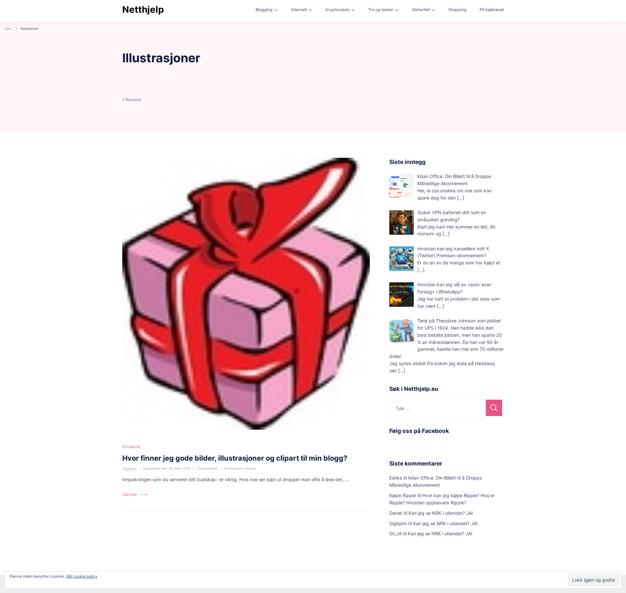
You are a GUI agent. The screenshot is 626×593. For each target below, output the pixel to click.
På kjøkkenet (492, 9)
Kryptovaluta (337, 9)
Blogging (264, 9)
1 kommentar (207, 469)
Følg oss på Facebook (419, 430)
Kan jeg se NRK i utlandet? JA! (441, 513)
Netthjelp (143, 9)
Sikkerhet (421, 9)
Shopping (457, 9)
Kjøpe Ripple (402, 495)
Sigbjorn (398, 523)
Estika (395, 478)
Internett (299, 9)
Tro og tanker (380, 9)
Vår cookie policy (81, 576)
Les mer (129, 494)
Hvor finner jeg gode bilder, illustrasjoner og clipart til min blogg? (234, 458)
